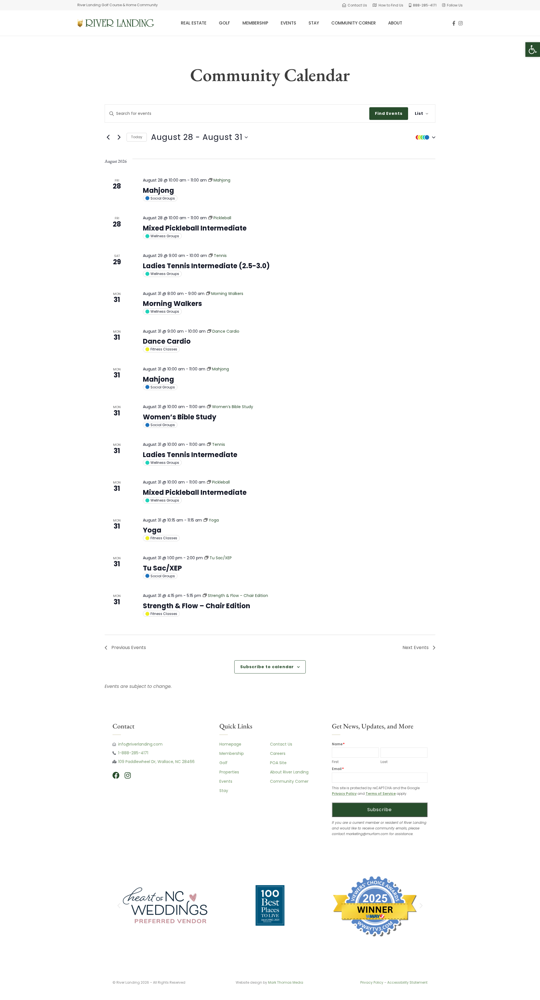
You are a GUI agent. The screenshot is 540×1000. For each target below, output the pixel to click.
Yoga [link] (152, 530)
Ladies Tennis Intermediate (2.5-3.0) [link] (206, 265)
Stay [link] (314, 23)
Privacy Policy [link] (344, 793)
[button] (424, 137)
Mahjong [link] (158, 190)
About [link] (395, 23)
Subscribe (379, 809)
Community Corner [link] (353, 23)
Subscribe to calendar (267, 667)
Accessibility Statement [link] (407, 982)
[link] (354, 5)
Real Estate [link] (193, 23)
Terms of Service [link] (381, 793)
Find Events (388, 113)
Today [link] (136, 137)
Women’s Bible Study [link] (179, 417)
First (335, 761)
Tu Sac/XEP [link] (162, 568)
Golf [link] (224, 23)
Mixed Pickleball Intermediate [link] (195, 228)
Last (384, 761)
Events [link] (288, 23)
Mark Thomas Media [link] (286, 982)
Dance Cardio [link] (167, 341)
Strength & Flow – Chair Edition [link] (196, 605)
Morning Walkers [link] (172, 303)
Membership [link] (255, 23)
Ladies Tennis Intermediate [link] (190, 454)
